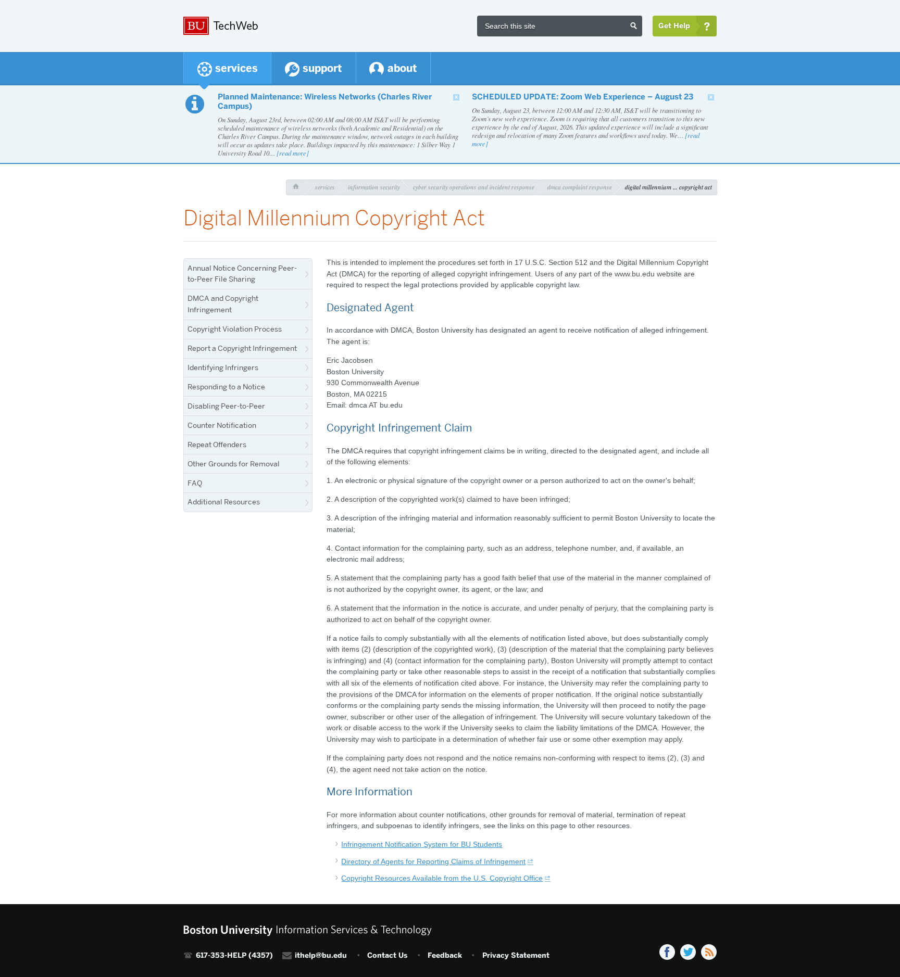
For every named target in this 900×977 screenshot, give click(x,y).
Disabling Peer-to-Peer (226, 406)
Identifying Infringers (223, 367)
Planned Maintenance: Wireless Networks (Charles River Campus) (325, 101)
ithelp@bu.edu (321, 955)
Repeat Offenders (217, 444)
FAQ (195, 483)
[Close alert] (456, 97)
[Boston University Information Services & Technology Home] (307, 22)
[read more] (293, 152)
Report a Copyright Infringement (242, 348)
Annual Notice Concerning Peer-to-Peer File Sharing (242, 273)
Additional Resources (224, 501)
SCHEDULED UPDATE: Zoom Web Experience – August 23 (582, 97)
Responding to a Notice (226, 386)
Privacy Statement (515, 955)
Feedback (445, 955)
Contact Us (387, 955)
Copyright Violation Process (235, 329)
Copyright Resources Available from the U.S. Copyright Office (442, 878)
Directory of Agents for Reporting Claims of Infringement (433, 861)
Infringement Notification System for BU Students (421, 844)
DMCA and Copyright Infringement (223, 304)
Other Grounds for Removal (234, 463)
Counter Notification (222, 425)
